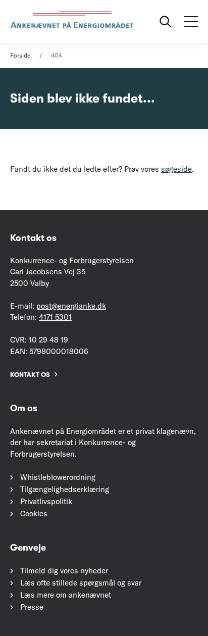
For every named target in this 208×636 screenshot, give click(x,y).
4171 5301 (55, 317)
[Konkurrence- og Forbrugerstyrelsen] (73, 21)
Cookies (33, 513)
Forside (20, 55)
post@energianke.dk (71, 306)
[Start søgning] (166, 22)
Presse (31, 607)
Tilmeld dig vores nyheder (64, 570)
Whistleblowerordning (57, 477)
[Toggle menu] (191, 22)
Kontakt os (30, 374)
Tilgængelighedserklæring (64, 489)
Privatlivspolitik (46, 501)
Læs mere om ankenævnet (65, 595)
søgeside (176, 169)
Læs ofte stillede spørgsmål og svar (80, 583)
